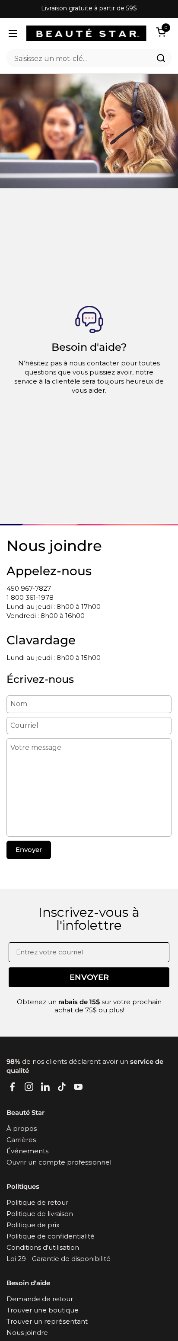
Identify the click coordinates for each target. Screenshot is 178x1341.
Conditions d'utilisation (42, 1247)
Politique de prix (33, 1225)
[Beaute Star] (86, 33)
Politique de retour (37, 1202)
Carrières (21, 1140)
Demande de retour (39, 1299)
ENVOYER (89, 977)
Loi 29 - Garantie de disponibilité (58, 1259)
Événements (27, 1151)
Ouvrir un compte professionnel (58, 1162)
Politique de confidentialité (50, 1236)
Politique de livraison (39, 1214)
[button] (162, 31)
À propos (21, 1128)
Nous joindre (27, 1332)
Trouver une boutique (42, 1310)
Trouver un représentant (47, 1321)
